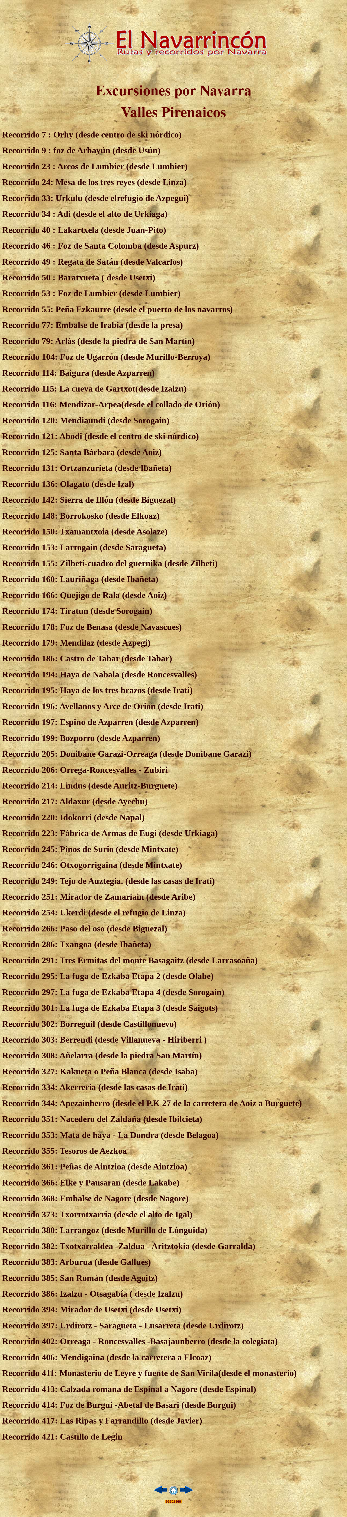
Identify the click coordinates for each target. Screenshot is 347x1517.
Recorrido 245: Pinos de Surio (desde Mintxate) (90, 849)
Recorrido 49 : (29, 262)
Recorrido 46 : (29, 246)
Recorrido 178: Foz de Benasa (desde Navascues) (92, 627)
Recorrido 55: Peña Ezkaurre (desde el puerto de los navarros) (117, 309)
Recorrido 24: (27, 182)
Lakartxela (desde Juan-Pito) (111, 230)
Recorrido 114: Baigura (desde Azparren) (78, 373)
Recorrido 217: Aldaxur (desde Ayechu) (75, 801)
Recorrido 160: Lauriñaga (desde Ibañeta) (80, 579)
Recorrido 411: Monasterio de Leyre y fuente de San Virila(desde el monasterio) (149, 1373)
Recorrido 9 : (26, 150)
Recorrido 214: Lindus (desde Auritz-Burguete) (90, 785)
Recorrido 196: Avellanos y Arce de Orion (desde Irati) (102, 706)
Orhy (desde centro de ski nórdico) (92, 134)
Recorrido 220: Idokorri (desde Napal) (73, 817)
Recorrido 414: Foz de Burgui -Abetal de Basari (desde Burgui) (119, 1405)
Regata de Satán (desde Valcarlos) (119, 262)
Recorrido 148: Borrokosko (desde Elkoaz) (81, 516)
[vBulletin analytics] (173, 1502)
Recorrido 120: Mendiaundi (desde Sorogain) (85, 420)
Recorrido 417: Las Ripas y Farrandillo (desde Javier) (102, 1420)
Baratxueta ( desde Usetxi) (106, 277)
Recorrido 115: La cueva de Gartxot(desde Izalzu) (94, 388)
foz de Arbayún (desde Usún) (105, 150)
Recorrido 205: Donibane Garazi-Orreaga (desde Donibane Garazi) (127, 754)
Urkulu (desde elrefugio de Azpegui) (121, 198)
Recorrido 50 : (30, 277)
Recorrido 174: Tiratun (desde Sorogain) (77, 611)
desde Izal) (114, 484)
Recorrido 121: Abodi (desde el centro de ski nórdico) (100, 436)
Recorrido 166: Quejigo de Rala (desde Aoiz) (84, 595)
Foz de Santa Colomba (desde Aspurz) (127, 246)
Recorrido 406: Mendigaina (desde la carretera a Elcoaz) (106, 1357)
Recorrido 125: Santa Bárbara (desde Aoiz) (82, 452)
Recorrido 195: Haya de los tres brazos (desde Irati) (97, 690)
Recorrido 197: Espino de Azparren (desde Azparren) (100, 722)
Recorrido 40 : (29, 230)
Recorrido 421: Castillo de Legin (62, 1436)
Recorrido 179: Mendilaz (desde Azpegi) (76, 643)
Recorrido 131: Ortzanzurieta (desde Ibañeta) (87, 468)
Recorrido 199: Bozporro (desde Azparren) (81, 738)
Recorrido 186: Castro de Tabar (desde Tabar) (87, 658)
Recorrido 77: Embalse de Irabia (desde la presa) (92, 325)
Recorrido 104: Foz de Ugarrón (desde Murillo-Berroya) (106, 357)
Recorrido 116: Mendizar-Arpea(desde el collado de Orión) (111, 404)
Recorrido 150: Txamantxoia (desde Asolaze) (85, 531)
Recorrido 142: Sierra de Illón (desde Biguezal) (89, 500)
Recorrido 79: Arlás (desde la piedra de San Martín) (98, 341)
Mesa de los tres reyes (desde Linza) (120, 182)
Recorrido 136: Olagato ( (48, 484)
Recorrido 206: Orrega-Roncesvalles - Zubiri (85, 770)
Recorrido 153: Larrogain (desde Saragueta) (84, 547)
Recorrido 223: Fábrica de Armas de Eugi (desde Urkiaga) (110, 833)
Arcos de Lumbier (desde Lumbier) (122, 166)
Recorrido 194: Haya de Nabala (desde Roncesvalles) (99, 674)
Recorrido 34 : (29, 214)
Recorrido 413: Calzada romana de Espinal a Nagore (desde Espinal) (129, 1389)
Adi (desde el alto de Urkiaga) (112, 214)
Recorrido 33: (27, 198)
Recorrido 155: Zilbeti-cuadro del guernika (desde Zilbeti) (110, 563)
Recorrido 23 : (29, 166)
